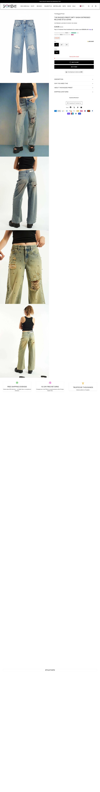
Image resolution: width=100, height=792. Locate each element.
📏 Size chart (90, 41)
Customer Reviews (74, 97)
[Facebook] (71, 107)
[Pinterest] (78, 107)
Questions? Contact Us (75, 103)
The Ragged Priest (59, 13)
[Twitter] (74, 107)
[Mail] (81, 107)
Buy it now (74, 67)
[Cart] (95, 6)
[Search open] (88, 6)
